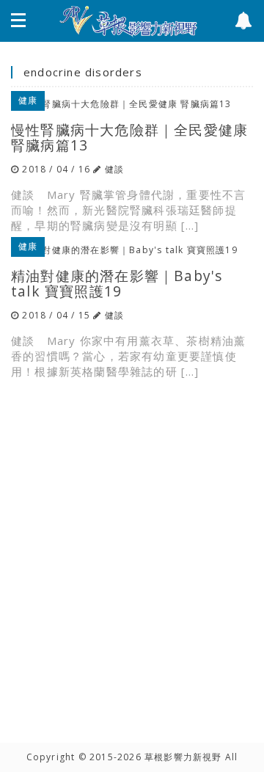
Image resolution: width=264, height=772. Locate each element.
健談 (114, 169)
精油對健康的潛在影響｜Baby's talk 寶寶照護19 (116, 283)
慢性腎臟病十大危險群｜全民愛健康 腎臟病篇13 (129, 137)
